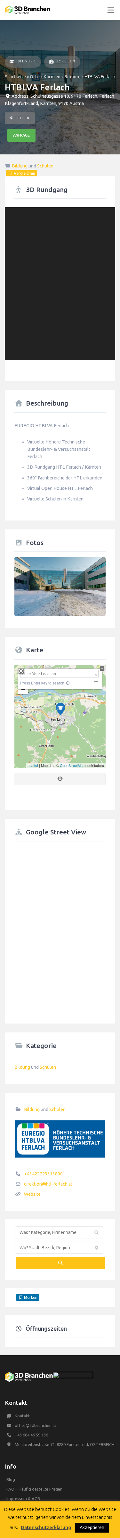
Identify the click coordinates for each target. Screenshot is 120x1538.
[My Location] (67, 682)
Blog (10, 1479)
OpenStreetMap (72, 765)
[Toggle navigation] (111, 10)
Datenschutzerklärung (46, 1527)
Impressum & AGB (23, 1498)
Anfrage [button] (21, 135)
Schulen (66, 61)
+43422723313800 (43, 1173)
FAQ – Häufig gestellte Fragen (34, 1489)
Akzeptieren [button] (92, 1527)
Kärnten (52, 76)
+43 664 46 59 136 (31, 1435)
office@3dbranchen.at (35, 1425)
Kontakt (22, 1416)
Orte (35, 76)
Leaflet (33, 765)
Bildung (27, 61)
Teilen (21, 118)
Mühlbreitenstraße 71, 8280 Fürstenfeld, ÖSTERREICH (65, 1444)
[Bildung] (12, 62)
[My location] (60, 779)
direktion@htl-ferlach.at (48, 1184)
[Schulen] (51, 62)
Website (32, 1194)
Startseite (15, 76)
